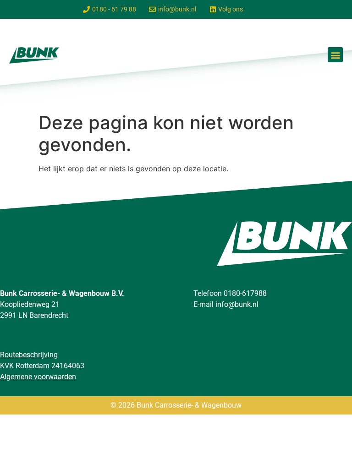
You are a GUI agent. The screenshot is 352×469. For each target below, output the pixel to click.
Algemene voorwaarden (38, 376)
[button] (335, 54)
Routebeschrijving (29, 354)
